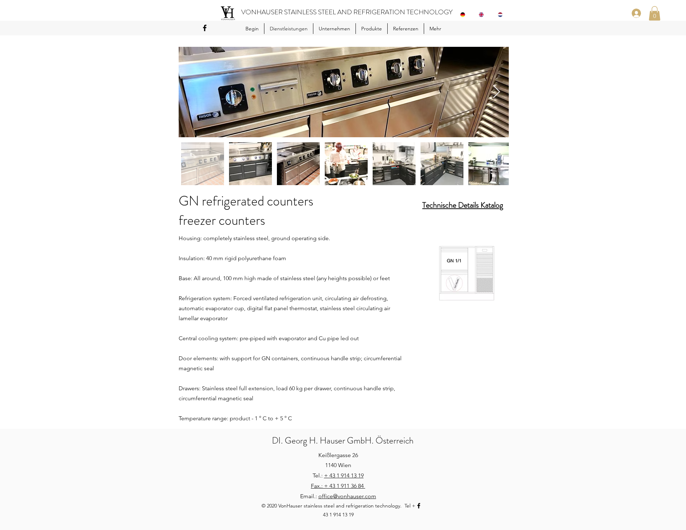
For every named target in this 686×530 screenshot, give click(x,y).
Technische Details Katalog (462, 204)
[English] (482, 15)
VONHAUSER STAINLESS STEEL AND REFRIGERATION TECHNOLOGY (347, 12)
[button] (654, 13)
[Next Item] (496, 92)
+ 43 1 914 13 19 (344, 475)
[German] (464, 15)
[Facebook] (204, 28)
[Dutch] (501, 15)
